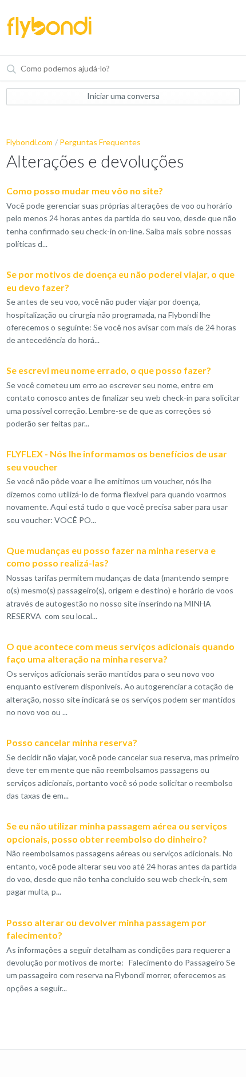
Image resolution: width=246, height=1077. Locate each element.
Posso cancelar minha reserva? (71, 742)
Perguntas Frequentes (100, 142)
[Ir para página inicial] (49, 27)
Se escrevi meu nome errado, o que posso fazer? (108, 370)
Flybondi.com (29, 142)
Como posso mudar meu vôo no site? (84, 190)
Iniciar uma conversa (123, 96)
